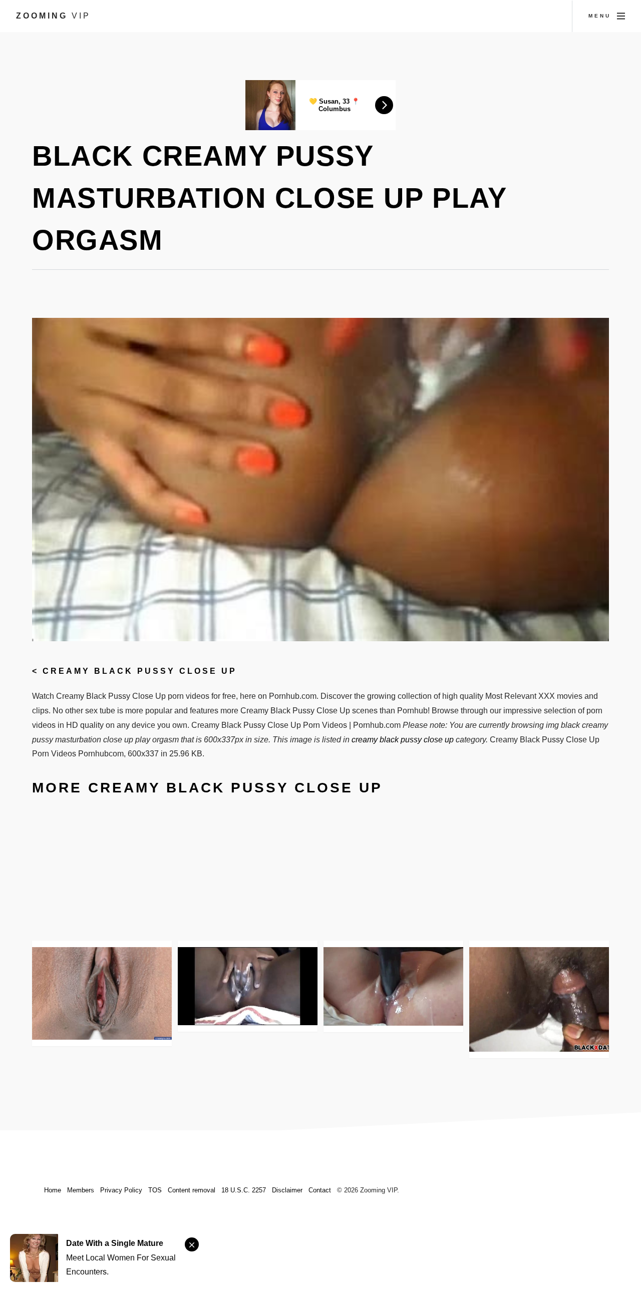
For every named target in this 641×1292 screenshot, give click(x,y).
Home (52, 1190)
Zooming (53, 16)
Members (80, 1190)
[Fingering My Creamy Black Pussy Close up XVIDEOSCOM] (247, 986)
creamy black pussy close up (140, 671)
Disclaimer (287, 1190)
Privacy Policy (121, 1190)
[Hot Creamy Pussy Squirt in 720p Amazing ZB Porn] (393, 986)
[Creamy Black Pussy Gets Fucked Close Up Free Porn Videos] (539, 999)
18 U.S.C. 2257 (243, 1190)
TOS (155, 1190)
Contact (319, 1190)
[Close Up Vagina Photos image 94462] (102, 993)
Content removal (191, 1190)
